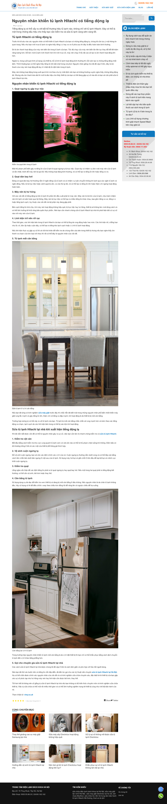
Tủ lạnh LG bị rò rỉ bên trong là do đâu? (139, 113)
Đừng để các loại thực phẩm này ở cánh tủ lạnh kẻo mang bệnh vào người (138, 97)
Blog (141, 7)
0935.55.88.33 (26, 794)
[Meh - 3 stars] (18, 701)
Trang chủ (81, 7)
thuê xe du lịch (99, 798)
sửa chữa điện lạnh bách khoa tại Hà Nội (88, 791)
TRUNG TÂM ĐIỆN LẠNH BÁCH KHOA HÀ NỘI (31, 787)
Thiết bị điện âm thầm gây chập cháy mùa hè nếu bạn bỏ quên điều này (139, 86)
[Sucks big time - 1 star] (13, 701)
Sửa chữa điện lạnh (126, 7)
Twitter (115, 700)
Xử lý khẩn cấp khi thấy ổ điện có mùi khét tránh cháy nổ (139, 58)
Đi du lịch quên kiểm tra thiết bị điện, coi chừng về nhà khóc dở (139, 76)
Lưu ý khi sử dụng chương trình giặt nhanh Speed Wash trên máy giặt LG (138, 121)
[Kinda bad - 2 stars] (16, 701)
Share (108, 700)
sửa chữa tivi (90, 796)
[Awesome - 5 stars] (23, 701)
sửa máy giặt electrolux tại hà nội (99, 793)
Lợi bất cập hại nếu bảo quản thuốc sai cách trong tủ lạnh (138, 106)
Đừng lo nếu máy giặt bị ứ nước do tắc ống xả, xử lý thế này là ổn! (138, 49)
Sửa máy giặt (107, 7)
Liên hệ (150, 7)
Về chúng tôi (122, 792)
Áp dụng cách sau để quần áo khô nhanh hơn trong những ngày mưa (139, 38)
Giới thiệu (93, 7)
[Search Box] (152, 18)
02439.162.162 (145, 3)
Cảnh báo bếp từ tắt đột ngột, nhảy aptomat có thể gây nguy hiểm (139, 66)
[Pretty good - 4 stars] (20, 701)
